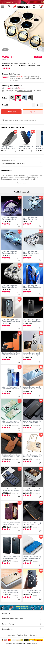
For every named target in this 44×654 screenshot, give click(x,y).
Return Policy (7, 629)
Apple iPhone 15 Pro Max (14, 163)
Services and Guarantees (12, 619)
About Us (6, 613)
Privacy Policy (8, 624)
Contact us (33, 635)
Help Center (11, 635)
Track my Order (22, 635)
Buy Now (32, 112)
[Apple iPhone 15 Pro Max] (22, 607)
